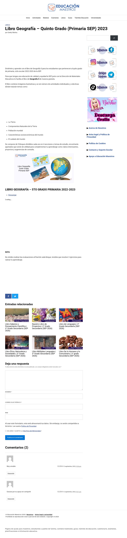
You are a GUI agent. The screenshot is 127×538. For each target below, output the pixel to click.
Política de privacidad (32, 431)
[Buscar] (114, 38)
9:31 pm (78, 492)
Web (6, 412)
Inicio (28, 18)
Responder (11, 473)
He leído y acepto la (24, 431)
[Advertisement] (44, 51)
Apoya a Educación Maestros (101, 156)
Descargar (12, 195)
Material (46, 18)
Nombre (8, 392)
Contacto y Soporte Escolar (101, 150)
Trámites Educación (82, 18)
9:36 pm (78, 466)
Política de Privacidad (28, 426)
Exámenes (55, 18)
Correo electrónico (13, 402)
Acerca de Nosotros (97, 128)
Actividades (36, 18)
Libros (63, 18)
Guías (70, 18)
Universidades (96, 18)
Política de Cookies (97, 143)
